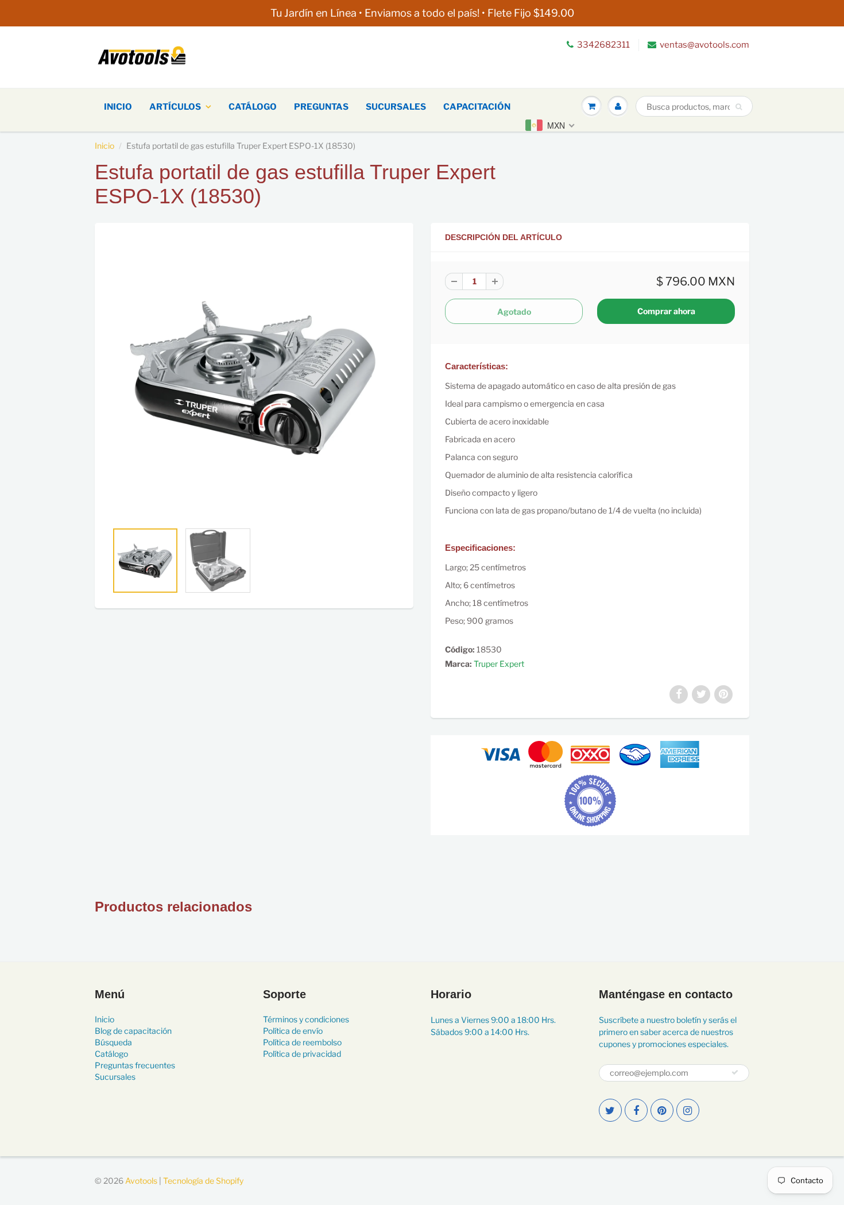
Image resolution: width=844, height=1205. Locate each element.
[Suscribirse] (735, 1072)
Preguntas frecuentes (135, 1065)
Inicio (118, 107)
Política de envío (293, 1031)
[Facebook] (636, 1110)
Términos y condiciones (306, 1019)
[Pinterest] (662, 1110)
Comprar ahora (666, 311)
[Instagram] (687, 1110)
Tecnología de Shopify (203, 1180)
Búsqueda (113, 1042)
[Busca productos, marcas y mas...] (738, 107)
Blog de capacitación (133, 1031)
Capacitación (476, 107)
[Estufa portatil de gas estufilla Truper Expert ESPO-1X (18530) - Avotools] (254, 378)
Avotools (141, 1180)
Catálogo (253, 107)
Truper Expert (499, 664)
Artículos (175, 107)
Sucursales (396, 107)
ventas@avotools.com (704, 45)
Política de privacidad (302, 1054)
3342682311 (603, 45)
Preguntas (321, 107)
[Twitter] (610, 1110)
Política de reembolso (302, 1042)
